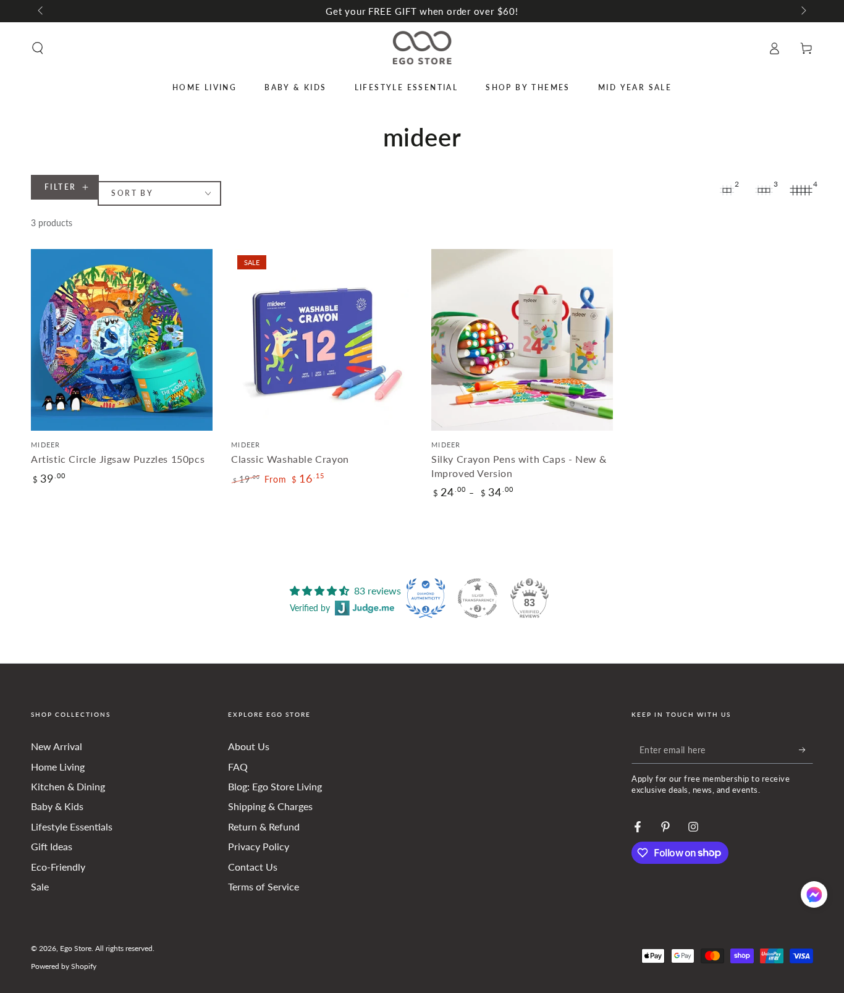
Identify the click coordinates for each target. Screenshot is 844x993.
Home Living (58, 766)
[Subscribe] (806, 749)
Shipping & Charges (270, 806)
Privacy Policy (258, 846)
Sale (40, 886)
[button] (38, 48)
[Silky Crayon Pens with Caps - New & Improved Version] (522, 340)
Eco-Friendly (58, 867)
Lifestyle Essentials (71, 826)
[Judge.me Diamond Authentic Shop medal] (425, 598)
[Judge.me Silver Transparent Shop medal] (477, 598)
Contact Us (252, 867)
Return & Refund (264, 826)
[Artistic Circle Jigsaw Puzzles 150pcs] (122, 340)
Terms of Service (263, 886)
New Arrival (56, 746)
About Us (248, 746)
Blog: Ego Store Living (275, 786)
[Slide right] (802, 11)
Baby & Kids (57, 806)
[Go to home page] (422, 48)
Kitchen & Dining (68, 786)
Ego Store (75, 948)
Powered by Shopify (63, 966)
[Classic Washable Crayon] (322, 340)
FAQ (238, 766)
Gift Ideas (51, 846)
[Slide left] (41, 11)
